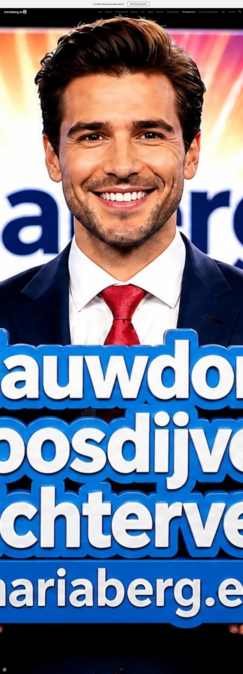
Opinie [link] (150, 12)
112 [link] (142, 12)
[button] (240, 12)
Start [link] (100, 12)
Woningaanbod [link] (188, 12)
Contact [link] (231, 12)
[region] (121, 4)
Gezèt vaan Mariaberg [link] (208, 12)
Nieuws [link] (108, 12)
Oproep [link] (159, 12)
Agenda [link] (134, 12)
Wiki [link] (223, 12)
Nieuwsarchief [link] (121, 12)
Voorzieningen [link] (173, 12)
